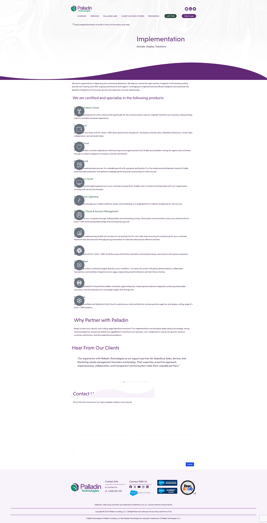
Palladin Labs (110, 16)
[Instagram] (143, 487)
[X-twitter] (135, 487)
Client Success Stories (132, 16)
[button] (74, 367)
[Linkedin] (147, 487)
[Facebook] (130, 487)
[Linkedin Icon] (190, 9)
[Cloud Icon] (194, 9)
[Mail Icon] (186, 9)
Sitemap (145, 512)
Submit (190, 464)
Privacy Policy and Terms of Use (160, 512)
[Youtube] (139, 487)
